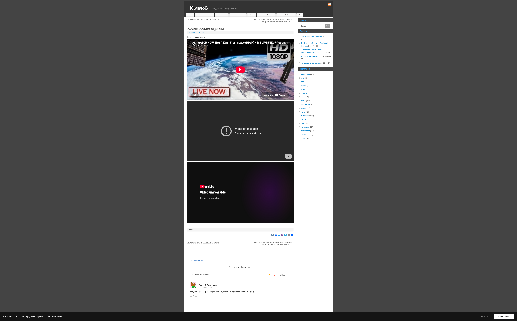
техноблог (305, 131)
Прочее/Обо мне (286, 15)
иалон (303, 85)
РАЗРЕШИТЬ (503, 316)
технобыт (305, 134)
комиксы (304, 108)
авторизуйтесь (197, 261)
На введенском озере (310, 63)
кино (303, 97)
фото (303, 138)
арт (302, 78)
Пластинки (221, 15)
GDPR (60, 316)
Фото (252, 15)
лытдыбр (305, 116)
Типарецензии (238, 15)
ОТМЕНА (484, 316)
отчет (303, 123)
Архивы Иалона (266, 15)
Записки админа (204, 15)
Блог (190, 15)
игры (303, 89)
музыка (304, 119)
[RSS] (329, 5)
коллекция (305, 104)
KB (300, 15)
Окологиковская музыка (311, 37)
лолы (303, 112)
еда (302, 82)
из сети (201, 32)
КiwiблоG (199, 8)
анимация (305, 74)
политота (305, 127)
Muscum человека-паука (311, 56)
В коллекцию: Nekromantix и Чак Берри (203, 19)
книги (303, 101)
